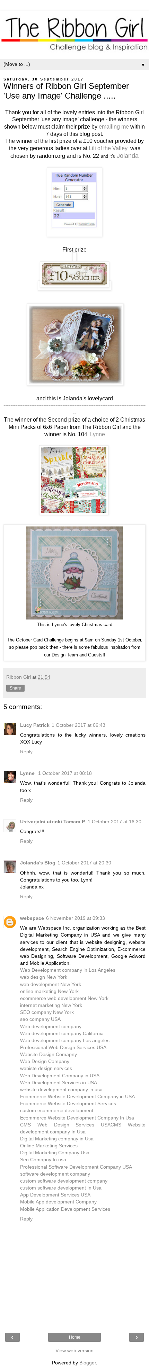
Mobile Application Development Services (65, 1209)
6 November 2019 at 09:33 (75, 918)
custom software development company (63, 1181)
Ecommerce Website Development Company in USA (77, 1096)
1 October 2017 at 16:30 (114, 821)
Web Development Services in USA (58, 1082)
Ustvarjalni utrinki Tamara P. (53, 821)
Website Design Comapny (48, 1054)
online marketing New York (49, 991)
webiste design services (46, 1068)
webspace (32, 918)
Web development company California (62, 1033)
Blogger (87, 1362)
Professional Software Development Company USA (76, 1167)
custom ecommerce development (56, 1110)
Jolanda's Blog (37, 862)
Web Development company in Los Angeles (67, 970)
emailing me (114, 127)
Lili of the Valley (108, 148)
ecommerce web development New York (64, 998)
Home (74, 1337)
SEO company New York (47, 1012)
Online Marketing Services (49, 1145)
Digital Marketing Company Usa (54, 1152)
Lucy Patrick (35, 725)
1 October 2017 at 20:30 (84, 862)
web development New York (50, 984)
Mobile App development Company (58, 1201)
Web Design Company (44, 1061)
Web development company (50, 1026)
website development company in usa (61, 1089)
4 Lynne (94, 434)
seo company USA (40, 1019)
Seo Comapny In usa (43, 1159)
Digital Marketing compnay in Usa (57, 1138)
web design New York (43, 977)
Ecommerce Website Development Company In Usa (77, 1118)
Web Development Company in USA (59, 1075)
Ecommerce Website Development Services (68, 1103)
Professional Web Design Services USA (63, 1047)
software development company (55, 1174)
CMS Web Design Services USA (65, 1124)
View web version (74, 1350)
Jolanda (128, 155)
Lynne (28, 773)
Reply (26, 751)
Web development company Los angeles (64, 1040)
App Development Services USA (55, 1195)
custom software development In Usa (61, 1188)
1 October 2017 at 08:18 (65, 773)
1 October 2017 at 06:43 (78, 725)
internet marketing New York (51, 1005)
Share (15, 688)
